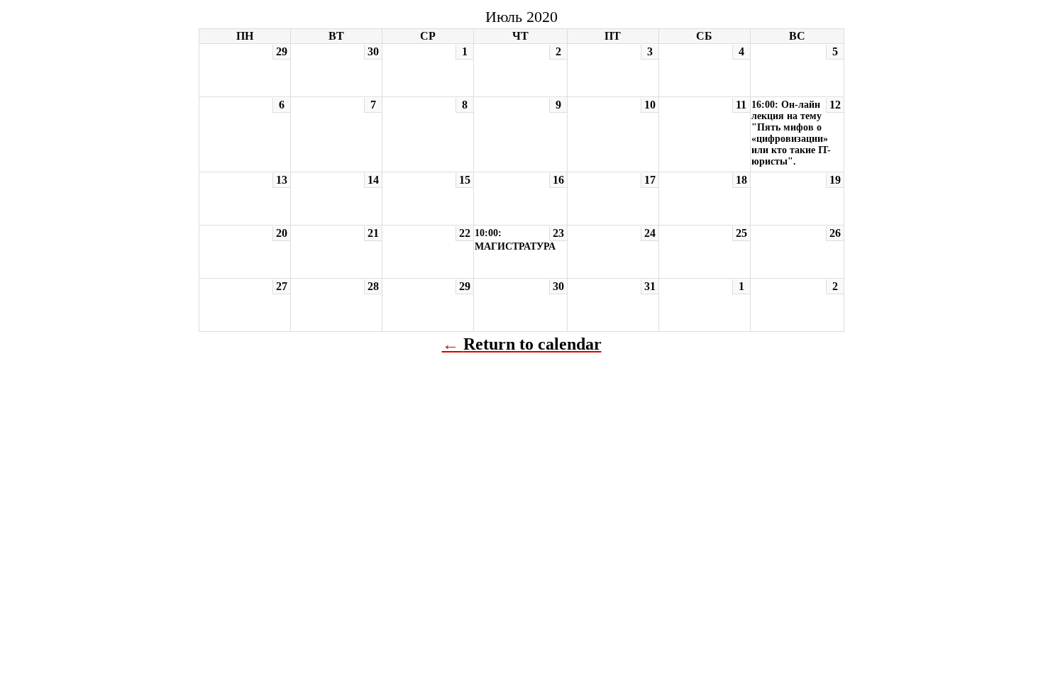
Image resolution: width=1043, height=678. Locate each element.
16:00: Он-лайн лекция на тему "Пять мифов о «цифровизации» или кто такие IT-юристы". (791, 133)
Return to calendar (532, 344)
